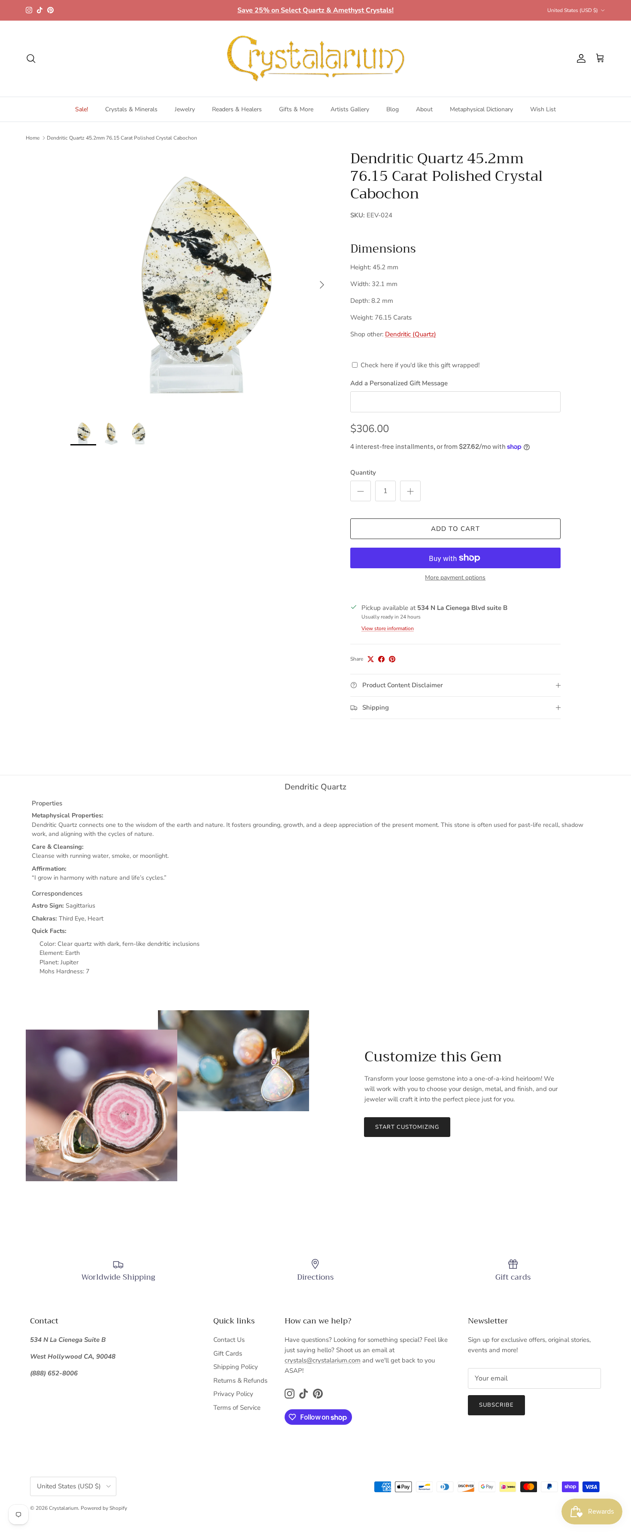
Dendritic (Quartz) (410, 334)
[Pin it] (392, 659)
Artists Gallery (350, 109)
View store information (387, 628)
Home (32, 137)
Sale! (81, 109)
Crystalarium (63, 1508)
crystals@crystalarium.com (323, 1360)
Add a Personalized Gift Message (399, 383)
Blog (392, 109)
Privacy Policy (233, 1394)
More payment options (455, 578)
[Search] (31, 58)
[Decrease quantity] (360, 491)
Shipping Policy (235, 1366)
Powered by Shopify (104, 1508)
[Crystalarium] (315, 58)
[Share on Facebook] (381, 659)
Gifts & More (296, 109)
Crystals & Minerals (131, 109)
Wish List (543, 109)
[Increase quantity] (410, 491)
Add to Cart (455, 528)
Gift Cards (227, 1353)
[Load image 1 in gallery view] (200, 280)
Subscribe (496, 1405)
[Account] (579, 58)
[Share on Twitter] (370, 659)
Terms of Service (237, 1407)
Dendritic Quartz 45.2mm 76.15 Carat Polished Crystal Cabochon (122, 137)
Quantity (363, 472)
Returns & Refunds (240, 1380)
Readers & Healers (237, 109)
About (424, 109)
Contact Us (229, 1339)
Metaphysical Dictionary (481, 109)
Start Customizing (407, 1127)
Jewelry (185, 109)
